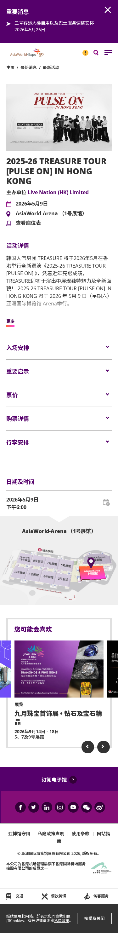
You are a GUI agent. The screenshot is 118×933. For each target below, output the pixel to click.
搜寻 (100, 54)
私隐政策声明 (51, 834)
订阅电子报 (54, 779)
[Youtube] (73, 807)
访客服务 (101, 896)
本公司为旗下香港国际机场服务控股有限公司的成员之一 (46, 866)
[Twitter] (33, 807)
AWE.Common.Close (108, 10)
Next (103, 747)
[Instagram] (60, 807)
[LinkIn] (47, 807)
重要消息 (83, 50)
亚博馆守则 (19, 834)
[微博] (99, 807)
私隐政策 (61, 920)
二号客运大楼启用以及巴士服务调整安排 (54, 23)
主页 (10, 67)
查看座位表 (28, 223)
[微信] (86, 807)
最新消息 (28, 67)
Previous (87, 747)
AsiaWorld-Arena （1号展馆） (51, 214)
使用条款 (80, 834)
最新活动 (51, 67)
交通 (19, 896)
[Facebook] (20, 807)
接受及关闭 (94, 918)
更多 (10, 321)
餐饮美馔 (58, 896)
